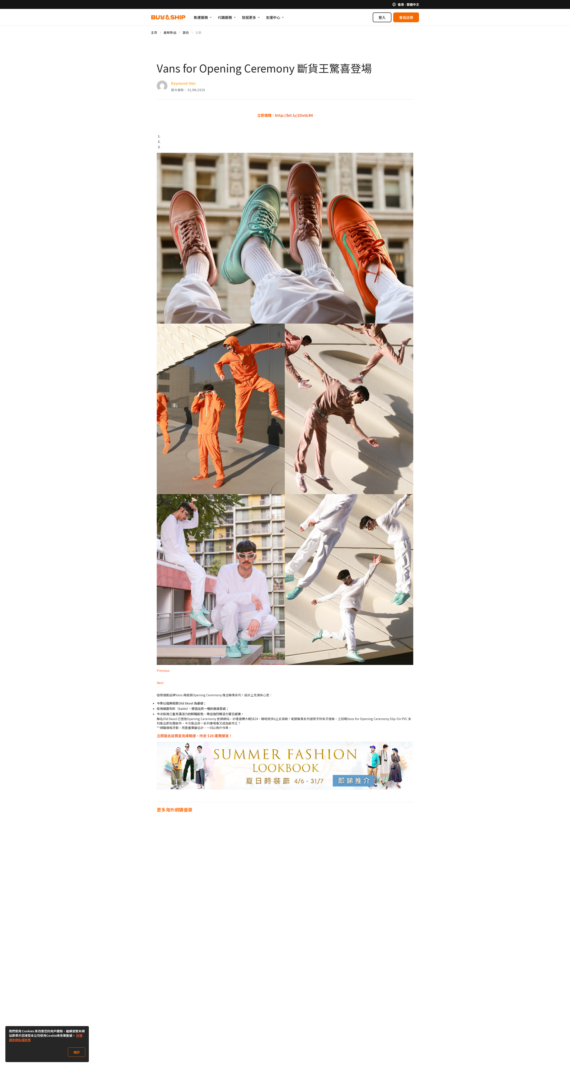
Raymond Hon (183, 83)
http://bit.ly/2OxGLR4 (294, 115)
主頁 (154, 32)
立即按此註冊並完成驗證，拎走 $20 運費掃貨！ (194, 735)
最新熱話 (170, 32)
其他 (186, 32)
